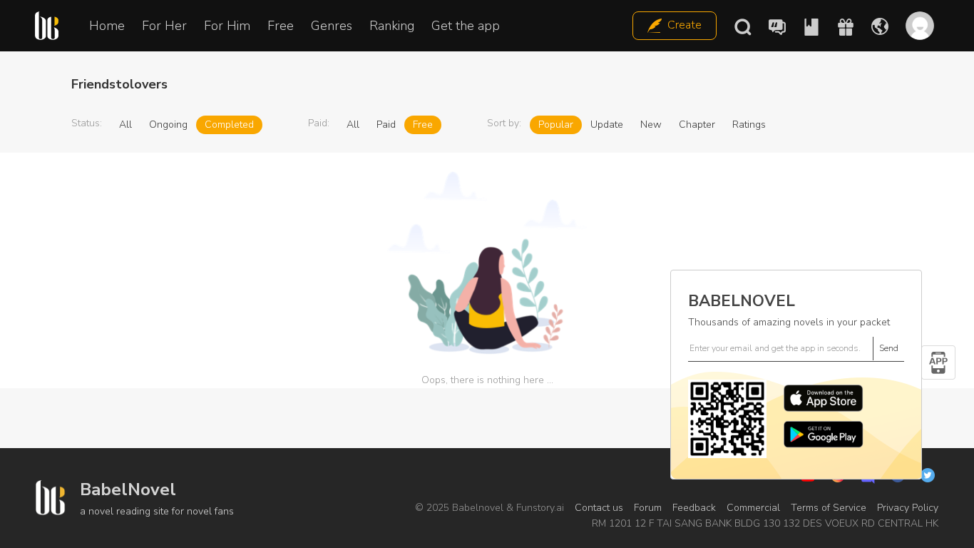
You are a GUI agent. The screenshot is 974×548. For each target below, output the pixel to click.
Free (280, 25)
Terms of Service (828, 507)
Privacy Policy (907, 507)
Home (107, 25)
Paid (386, 124)
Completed (229, 124)
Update (606, 124)
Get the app (465, 25)
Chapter (697, 124)
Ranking (391, 25)
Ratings (749, 124)
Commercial (753, 507)
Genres (331, 25)
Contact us (599, 507)
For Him (227, 25)
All (125, 124)
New (651, 124)
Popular (555, 124)
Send (888, 348)
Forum (648, 507)
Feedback (694, 507)
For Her (164, 25)
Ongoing (168, 124)
